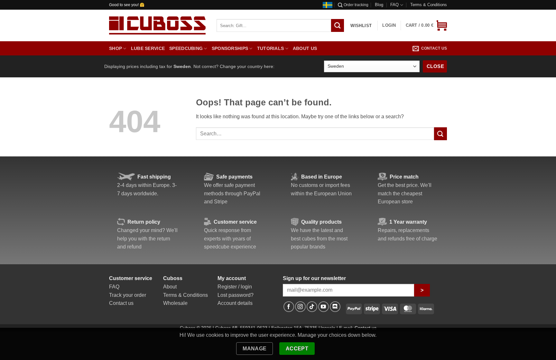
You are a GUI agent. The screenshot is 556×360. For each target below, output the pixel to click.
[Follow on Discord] (335, 306)
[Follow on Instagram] (300, 306)
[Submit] (440, 133)
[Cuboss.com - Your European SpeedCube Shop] (157, 25)
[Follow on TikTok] (312, 306)
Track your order (127, 295)
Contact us (434, 48)
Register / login (235, 286)
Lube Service (148, 48)
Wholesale (175, 303)
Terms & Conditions (428, 4)
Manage (255, 348)
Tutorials (270, 48)
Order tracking (356, 5)
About (170, 286)
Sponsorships (230, 48)
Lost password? (236, 295)
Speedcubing (186, 48)
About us (305, 48)
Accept (297, 348)
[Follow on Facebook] (288, 306)
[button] (426, 25)
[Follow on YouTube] (323, 306)
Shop (115, 48)
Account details (235, 303)
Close (435, 66)
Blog (379, 4)
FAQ (394, 4)
